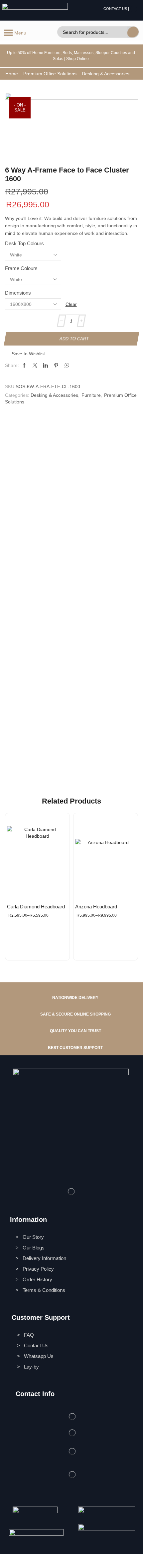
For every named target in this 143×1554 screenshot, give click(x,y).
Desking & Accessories (105, 73)
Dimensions (18, 293)
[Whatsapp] (133, 9)
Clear (71, 304)
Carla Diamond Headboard (36, 906)
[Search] (133, 32)
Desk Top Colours (24, 243)
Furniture (91, 395)
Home (11, 73)
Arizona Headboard (96, 906)
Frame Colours (21, 268)
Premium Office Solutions (49, 73)
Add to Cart (74, 338)
